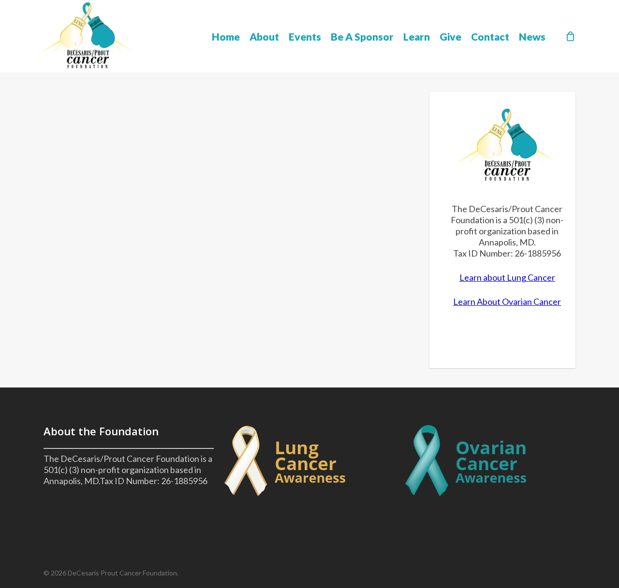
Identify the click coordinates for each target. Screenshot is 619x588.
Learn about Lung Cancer (507, 277)
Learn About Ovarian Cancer (507, 301)
